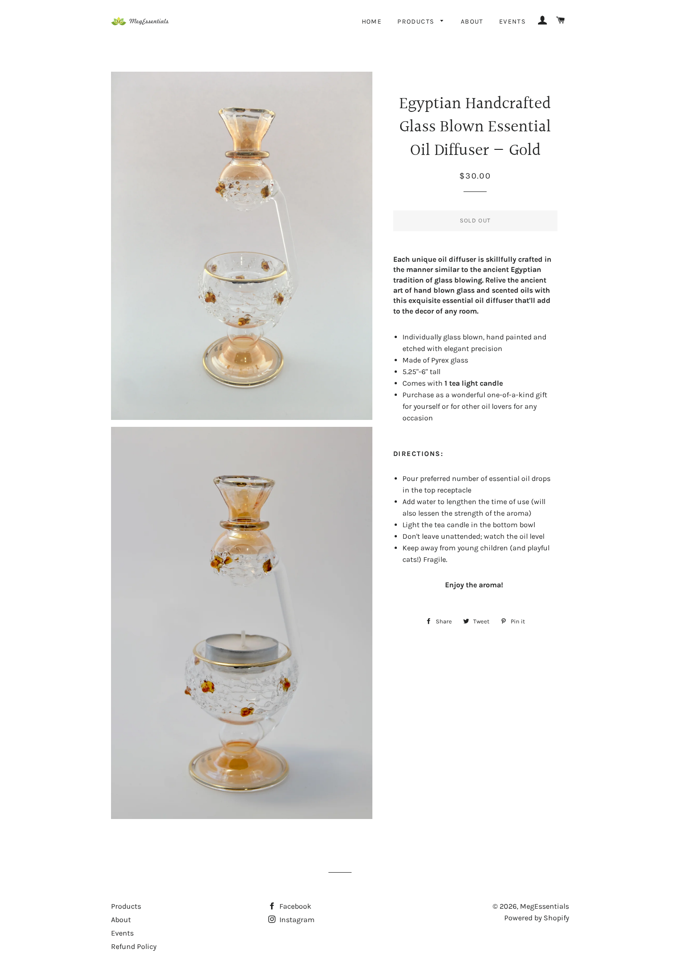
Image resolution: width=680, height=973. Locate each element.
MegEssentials (544, 906)
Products (416, 21)
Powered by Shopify (536, 917)
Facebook (294, 906)
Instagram (296, 919)
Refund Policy (133, 946)
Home (372, 21)
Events (512, 21)
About (472, 21)
